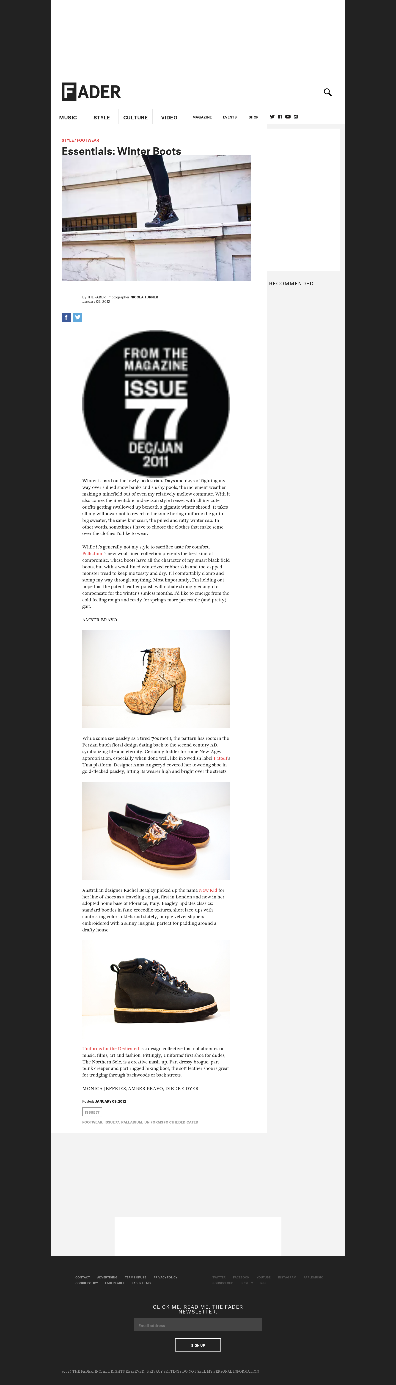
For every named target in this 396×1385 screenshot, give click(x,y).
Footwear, (92, 1121)
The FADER (96, 296)
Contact (82, 1277)
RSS (263, 1282)
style (68, 139)
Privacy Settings (164, 1372)
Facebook (241, 1277)
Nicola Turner (144, 296)
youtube (288, 116)
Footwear (88, 139)
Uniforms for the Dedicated (110, 1048)
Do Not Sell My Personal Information (220, 1372)
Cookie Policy (86, 1282)
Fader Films (141, 1282)
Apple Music (313, 1277)
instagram (296, 116)
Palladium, (132, 1121)
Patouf (220, 758)
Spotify (247, 1282)
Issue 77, (112, 1121)
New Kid (208, 890)
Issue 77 (92, 1112)
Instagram (287, 1277)
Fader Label (114, 1282)
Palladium (93, 553)
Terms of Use (135, 1277)
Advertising (107, 1277)
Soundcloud (222, 1282)
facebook (280, 116)
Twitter (272, 116)
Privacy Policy (165, 1277)
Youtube (264, 1277)
